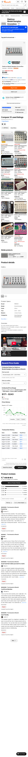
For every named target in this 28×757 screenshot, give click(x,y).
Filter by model (5, 372)
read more (3, 524)
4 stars (3, 488)
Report (3, 528)
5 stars (3, 486)
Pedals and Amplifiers (20, 8)
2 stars (3, 492)
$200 (21, 444)
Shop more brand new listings (13, 103)
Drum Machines (18, 315)
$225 (21, 439)
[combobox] (12, 374)
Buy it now (14, 88)
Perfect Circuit (10, 97)
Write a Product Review (14, 483)
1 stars (2, 494)
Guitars (12, 8)
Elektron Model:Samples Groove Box (12, 66)
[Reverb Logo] (7, 2)
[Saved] (22, 1)
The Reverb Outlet (6, 8)
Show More (3, 319)
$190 (21, 435)
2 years (23, 419)
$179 (21, 437)
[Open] (24, 374)
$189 (21, 446)
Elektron (16, 303)
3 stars (3, 490)
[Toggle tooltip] (15, 37)
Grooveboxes (17, 316)
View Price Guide (7, 467)
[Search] (25, 5)
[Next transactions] (25, 459)
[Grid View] (2, 124)
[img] (17, 97)
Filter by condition (6, 380)
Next (13, 640)
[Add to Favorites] (18, 23)
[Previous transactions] (22, 459)
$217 (21, 441)
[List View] (5, 124)
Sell (18, 1)
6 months (12, 419)
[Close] (25, 27)
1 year (18, 419)
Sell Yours (20, 467)
